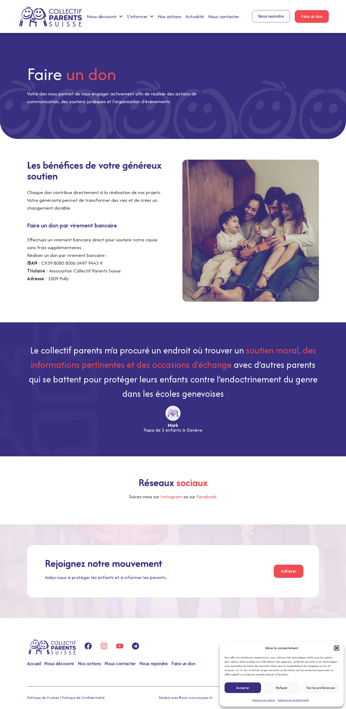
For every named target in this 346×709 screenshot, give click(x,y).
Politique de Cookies (43, 697)
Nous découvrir (102, 16)
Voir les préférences (320, 687)
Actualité (194, 16)
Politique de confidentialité (293, 700)
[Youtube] (119, 646)
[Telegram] (135, 646)
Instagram (171, 496)
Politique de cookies (263, 700)
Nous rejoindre (153, 663)
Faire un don (183, 663)
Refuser (281, 687)
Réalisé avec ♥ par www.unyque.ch (185, 697)
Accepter (242, 687)
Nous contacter (223, 16)
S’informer (137, 16)
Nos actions (169, 16)
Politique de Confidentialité (83, 697)
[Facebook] (88, 646)
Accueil (34, 663)
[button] (336, 648)
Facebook (206, 496)
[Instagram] (104, 646)
